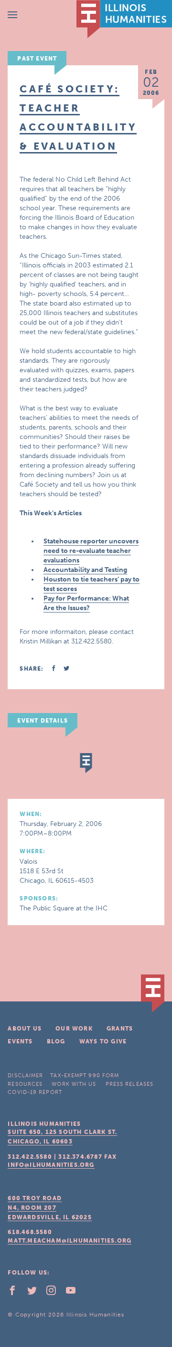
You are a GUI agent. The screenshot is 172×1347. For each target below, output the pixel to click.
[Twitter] (35, 1292)
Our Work (74, 1028)
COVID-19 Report (35, 1092)
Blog (56, 1041)
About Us (25, 1028)
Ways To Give (103, 1041)
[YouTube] (74, 1292)
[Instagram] (55, 1292)
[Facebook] (16, 1292)
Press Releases (129, 1084)
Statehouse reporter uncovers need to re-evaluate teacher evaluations (91, 550)
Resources (25, 1084)
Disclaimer (25, 1075)
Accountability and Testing (85, 570)
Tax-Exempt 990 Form (84, 1075)
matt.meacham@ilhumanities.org (69, 1240)
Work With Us (74, 1084)
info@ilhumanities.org (51, 1165)
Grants (120, 1028)
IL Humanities (124, 19)
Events (20, 1041)
